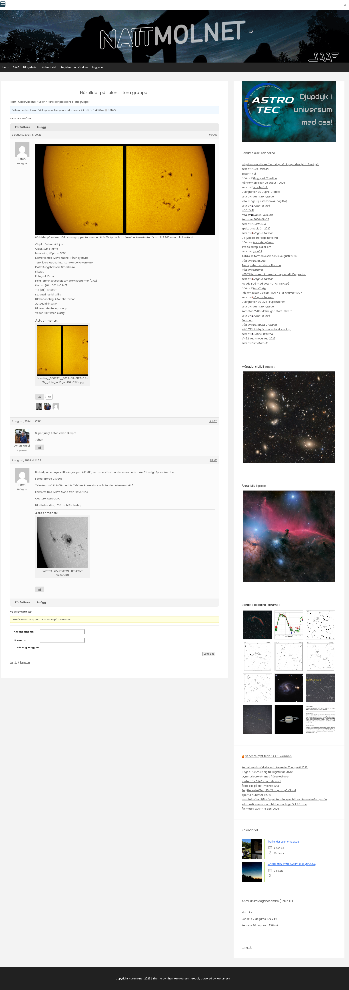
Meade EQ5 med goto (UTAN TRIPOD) (265, 283)
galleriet (269, 367)
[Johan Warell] (47, 406)
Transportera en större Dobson (261, 265)
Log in (13, 662)
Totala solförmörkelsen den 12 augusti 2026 (269, 256)
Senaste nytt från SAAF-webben (268, 756)
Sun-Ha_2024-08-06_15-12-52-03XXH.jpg (63, 573)
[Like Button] (39, 397)
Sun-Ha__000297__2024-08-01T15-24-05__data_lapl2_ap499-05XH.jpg (62, 380)
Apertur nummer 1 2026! (257, 795)
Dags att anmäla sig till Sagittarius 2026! (267, 772)
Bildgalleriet (30, 67)
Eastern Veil (249, 173)
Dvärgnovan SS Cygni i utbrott (261, 192)
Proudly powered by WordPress (210, 978)
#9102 (213, 460)
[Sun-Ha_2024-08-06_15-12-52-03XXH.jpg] (62, 542)
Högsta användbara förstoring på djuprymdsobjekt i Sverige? (280, 164)
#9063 (213, 135)
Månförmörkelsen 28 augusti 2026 (263, 183)
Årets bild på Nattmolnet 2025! (261, 786)
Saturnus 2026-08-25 (255, 219)
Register (25, 662)
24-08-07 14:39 (91, 110)
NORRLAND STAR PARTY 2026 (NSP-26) (292, 864)
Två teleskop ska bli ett (256, 247)
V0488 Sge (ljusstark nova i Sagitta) (264, 201)
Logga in (97, 67)
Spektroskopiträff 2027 (256, 228)
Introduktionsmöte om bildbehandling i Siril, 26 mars (274, 804)
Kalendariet (49, 67)
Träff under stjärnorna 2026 (283, 841)
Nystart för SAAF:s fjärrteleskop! (261, 781)
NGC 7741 (248, 210)
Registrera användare (74, 67)
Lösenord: (20, 640)
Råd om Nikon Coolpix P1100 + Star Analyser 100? (272, 293)
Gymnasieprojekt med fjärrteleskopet (265, 776)
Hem (6, 67)
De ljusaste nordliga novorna (260, 238)
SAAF (16, 67)
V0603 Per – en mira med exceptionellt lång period (274, 274)
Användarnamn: (24, 631)
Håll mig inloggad (28, 647)
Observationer (27, 102)
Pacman (247, 320)
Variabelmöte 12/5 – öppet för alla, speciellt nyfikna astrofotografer (284, 799)
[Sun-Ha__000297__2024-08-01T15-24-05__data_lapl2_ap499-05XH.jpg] (62, 350)
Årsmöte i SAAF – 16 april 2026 (260, 809)
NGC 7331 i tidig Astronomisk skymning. (266, 329)
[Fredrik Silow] (39, 406)
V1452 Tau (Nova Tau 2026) (259, 338)
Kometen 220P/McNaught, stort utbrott (267, 311)
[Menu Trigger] (2, 4)
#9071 (213, 421)
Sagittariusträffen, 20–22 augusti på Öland (269, 790)
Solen (42, 102)
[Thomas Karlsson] (56, 406)
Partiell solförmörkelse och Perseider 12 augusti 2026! (275, 767)
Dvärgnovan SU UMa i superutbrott (263, 302)
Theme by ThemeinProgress (171, 978)
